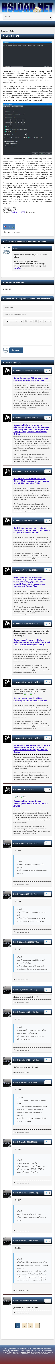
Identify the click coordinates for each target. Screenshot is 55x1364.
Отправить (16, 350)
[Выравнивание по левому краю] (26, 321)
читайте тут (18, 268)
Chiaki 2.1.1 (9, 289)
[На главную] (27, 6)
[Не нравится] (5, 227)
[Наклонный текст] (12, 321)
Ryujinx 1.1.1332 (18, 212)
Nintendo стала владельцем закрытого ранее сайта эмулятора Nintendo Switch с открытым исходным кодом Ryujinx (31, 748)
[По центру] (31, 321)
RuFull (15, 843)
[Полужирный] (8, 321)
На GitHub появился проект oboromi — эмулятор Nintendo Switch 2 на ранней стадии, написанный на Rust (31, 530)
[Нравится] (13, 227)
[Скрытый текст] (45, 321)
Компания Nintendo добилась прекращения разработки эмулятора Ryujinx (30, 803)
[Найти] (49, 16)
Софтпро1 (17, 371)
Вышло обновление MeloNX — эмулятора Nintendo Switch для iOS (30, 699)
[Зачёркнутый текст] (21, 321)
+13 (9, 227)
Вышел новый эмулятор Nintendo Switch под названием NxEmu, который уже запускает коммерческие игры (31, 642)
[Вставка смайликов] (40, 321)
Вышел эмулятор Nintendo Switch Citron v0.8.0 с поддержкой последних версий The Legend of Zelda (31, 481)
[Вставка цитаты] (50, 321)
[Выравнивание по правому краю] (36, 321)
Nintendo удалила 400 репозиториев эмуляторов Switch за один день (30, 379)
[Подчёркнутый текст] (16, 321)
